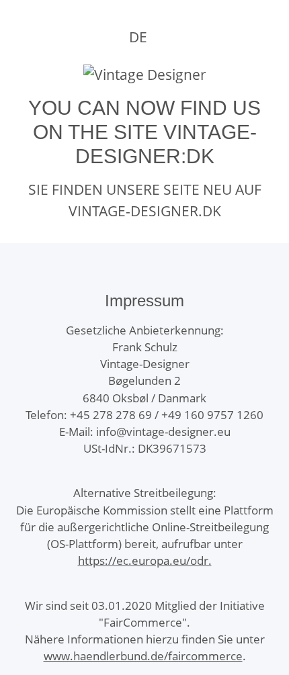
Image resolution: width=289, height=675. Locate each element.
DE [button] (138, 37)
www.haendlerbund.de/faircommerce (143, 656)
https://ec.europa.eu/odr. (145, 560)
